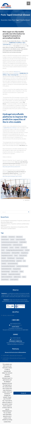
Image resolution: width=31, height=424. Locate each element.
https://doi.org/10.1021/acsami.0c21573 (11, 166)
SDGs (24, 277)
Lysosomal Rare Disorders (8, 266)
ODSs (21, 271)
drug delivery (24, 252)
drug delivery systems (7, 255)
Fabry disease (22, 255)
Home (9, 20)
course (11, 247)
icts (24, 261)
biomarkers (11, 236)
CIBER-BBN (23, 242)
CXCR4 (27, 250)
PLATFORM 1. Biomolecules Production (12, 355)
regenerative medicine (14, 274)
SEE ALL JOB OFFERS (8, 315)
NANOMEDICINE (6, 269)
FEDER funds (11, 258)
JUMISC (4, 263)
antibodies (4, 236)
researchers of (16, 73)
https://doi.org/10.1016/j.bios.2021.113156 (12, 176)
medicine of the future (22, 266)
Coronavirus (5, 247)
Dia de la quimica (6, 252)
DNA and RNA (15, 252)
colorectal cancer (17, 244)
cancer (12, 239)
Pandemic (4, 274)
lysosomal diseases (12, 263)
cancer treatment (20, 239)
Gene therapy (19, 258)
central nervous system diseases (10, 242)
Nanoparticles (16, 269)
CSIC (3, 250)
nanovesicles (15, 271)
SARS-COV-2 (17, 277)
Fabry (15, 255)
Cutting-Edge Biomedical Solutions (14, 250)
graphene (19, 261)
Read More (27, 200)
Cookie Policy (7, 421)
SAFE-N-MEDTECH (7, 277)
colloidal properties (6, 244)
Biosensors (19, 236)
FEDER (3, 258)
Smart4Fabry (5, 279)
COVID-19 (23, 247)
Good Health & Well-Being (8, 261)
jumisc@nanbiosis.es (16, 339)
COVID (17, 247)
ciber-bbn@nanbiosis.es (16, 325)
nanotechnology (5, 271)
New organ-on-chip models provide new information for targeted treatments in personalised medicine (14, 35)
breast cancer (5, 239)
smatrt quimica (14, 279)
